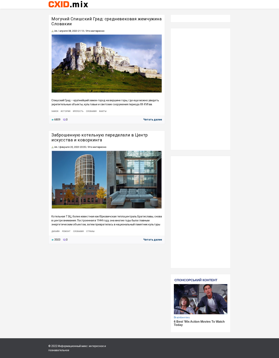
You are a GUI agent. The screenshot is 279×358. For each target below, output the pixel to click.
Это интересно (95, 30)
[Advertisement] (200, 89)
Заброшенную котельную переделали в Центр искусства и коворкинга (99, 137)
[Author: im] (52, 30)
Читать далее (152, 119)
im (55, 30)
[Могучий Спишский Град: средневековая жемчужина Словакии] (106, 63)
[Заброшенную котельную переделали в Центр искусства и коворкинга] (106, 179)
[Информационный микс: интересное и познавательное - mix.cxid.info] (68, 7)
